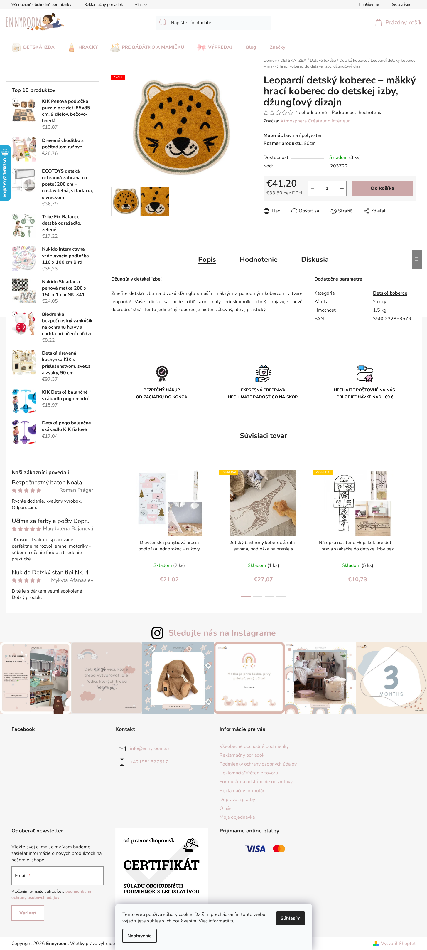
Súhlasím (291, 918)
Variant (27, 913)
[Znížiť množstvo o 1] (312, 188)
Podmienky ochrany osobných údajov (258, 764)
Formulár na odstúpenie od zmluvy (256, 781)
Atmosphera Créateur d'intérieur (315, 121)
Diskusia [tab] (315, 259)
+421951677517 (149, 762)
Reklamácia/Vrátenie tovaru (249, 773)
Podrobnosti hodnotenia (357, 112)
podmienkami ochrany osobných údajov (51, 894)
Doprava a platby (237, 799)
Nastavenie (139, 936)
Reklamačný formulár (242, 791)
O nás (226, 808)
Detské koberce (390, 293)
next (411, 531)
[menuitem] (33, 45)
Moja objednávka (237, 817)
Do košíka (382, 188)
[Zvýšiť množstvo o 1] (341, 188)
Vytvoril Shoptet (398, 943)
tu (232, 921)
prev (116, 531)
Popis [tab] (207, 259)
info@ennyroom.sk (150, 748)
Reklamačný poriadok (103, 4)
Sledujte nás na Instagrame (222, 633)
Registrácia (400, 4)
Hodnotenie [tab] (258, 259)
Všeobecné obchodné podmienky (41, 4)
